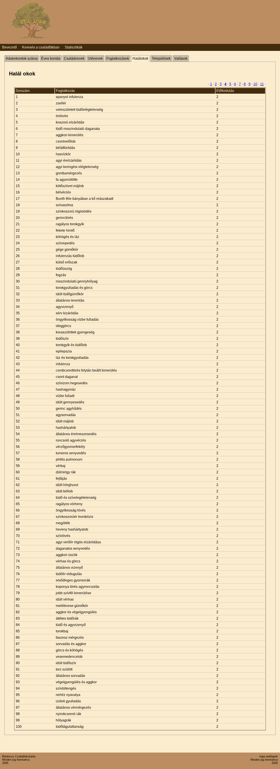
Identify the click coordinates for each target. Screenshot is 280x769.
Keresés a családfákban (41, 47)
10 (255, 84)
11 (262, 84)
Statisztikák (73, 47)
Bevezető (9, 47)
